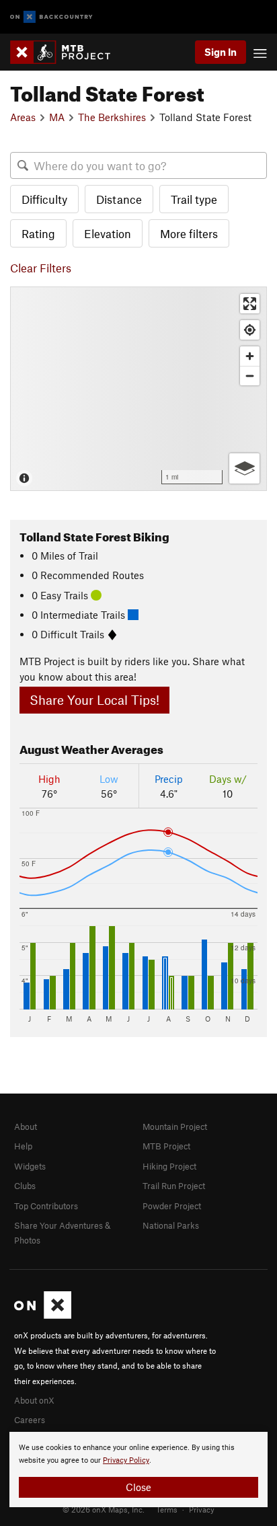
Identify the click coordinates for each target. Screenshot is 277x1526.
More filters (189, 233)
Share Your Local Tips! (94, 700)
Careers (29, 1419)
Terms (166, 1509)
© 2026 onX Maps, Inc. (104, 1509)
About (25, 1126)
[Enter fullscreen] (250, 303)
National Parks (171, 1225)
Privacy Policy (126, 1460)
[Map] (138, 388)
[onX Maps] (42, 1315)
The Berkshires (112, 117)
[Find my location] (250, 330)
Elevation (107, 233)
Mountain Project (175, 1126)
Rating (38, 233)
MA (57, 117)
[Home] (67, 52)
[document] (138, 1469)
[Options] (244, 468)
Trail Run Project (174, 1185)
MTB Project (166, 1146)
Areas (23, 117)
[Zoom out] (250, 375)
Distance (119, 199)
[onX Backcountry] (51, 17)
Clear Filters (40, 267)
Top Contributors (46, 1205)
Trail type (194, 199)
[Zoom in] (250, 356)
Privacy (201, 1509)
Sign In (220, 52)
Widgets (30, 1166)
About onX (34, 1400)
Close (138, 1487)
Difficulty (44, 199)
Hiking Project (169, 1166)
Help (23, 1146)
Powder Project (172, 1205)
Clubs (25, 1185)
